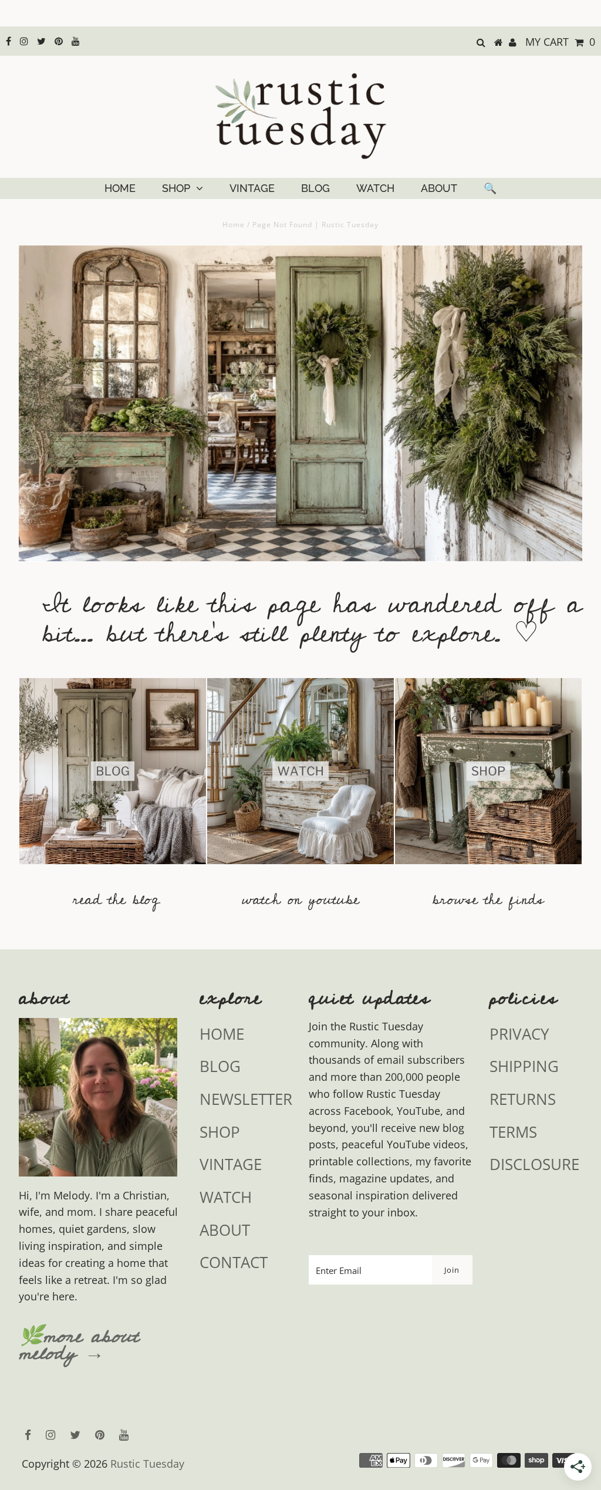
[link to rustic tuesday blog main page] (112, 869)
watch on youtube (300, 899)
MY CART (560, 42)
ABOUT (439, 188)
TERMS (513, 1131)
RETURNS (522, 1099)
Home (233, 225)
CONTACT (234, 1262)
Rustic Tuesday (147, 1464)
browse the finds (488, 899)
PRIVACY (519, 1033)
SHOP (176, 188)
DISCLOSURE (534, 1164)
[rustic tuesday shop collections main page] (488, 778)
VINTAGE (252, 188)
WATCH (375, 188)
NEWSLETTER (246, 1099)
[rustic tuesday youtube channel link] (300, 869)
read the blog (116, 899)
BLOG (315, 188)
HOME (120, 188)
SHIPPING (524, 1066)
